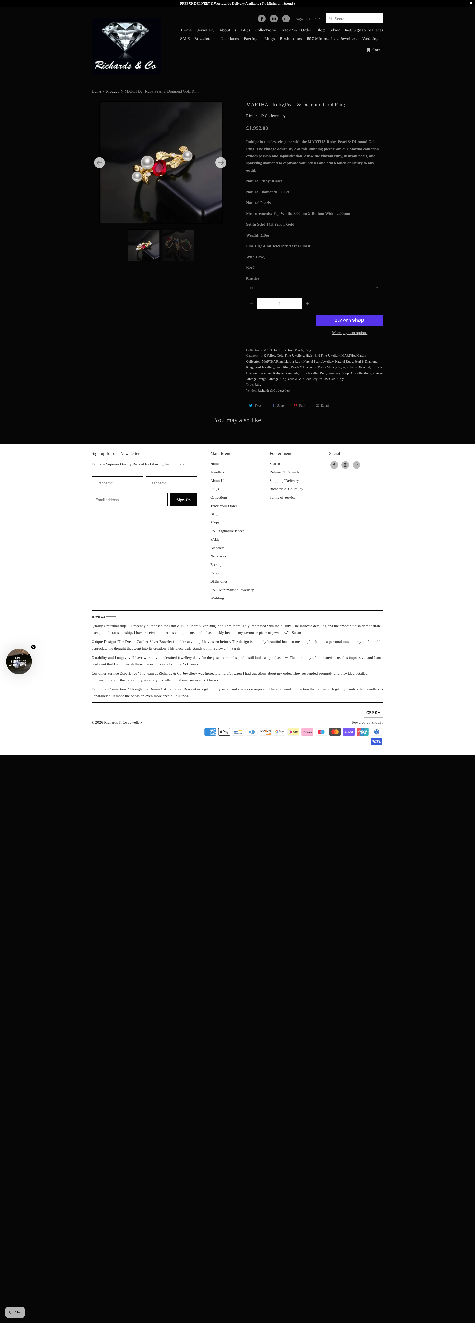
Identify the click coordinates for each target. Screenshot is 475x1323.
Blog (320, 29)
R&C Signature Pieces (364, 29)
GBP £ (313, 18)
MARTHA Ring (272, 361)
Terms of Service (283, 497)
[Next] (220, 162)
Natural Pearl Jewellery (318, 361)
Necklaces (230, 38)
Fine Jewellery (294, 355)
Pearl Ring (283, 367)
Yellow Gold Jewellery (302, 379)
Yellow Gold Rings (331, 379)
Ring (258, 384)
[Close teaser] (33, 647)
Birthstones (291, 38)
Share (281, 405)
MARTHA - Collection (278, 350)
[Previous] (99, 162)
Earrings (252, 38)
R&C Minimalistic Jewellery (332, 38)
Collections (265, 29)
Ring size (252, 278)
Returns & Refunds (284, 472)
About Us (227, 29)
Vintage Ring (277, 379)
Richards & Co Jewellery (265, 116)
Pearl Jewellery (264, 367)
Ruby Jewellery (330, 373)
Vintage (377, 373)
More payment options (349, 333)
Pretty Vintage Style (331, 367)
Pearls (299, 350)
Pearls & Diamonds (304, 367)
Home (186, 29)
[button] (19, 661)
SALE (185, 38)
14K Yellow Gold (272, 355)
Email (325, 405)
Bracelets (203, 38)
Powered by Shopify (367, 722)
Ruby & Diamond (358, 367)
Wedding (370, 38)
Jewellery (205, 29)
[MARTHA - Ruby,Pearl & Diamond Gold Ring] (160, 162)
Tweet (258, 405)
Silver (335, 29)
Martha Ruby (293, 361)
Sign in (301, 18)
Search (275, 464)
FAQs (245, 29)
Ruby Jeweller (309, 373)
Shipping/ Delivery (284, 481)
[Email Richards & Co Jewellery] (286, 18)
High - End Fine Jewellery (323, 355)
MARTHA (348, 355)
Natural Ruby (344, 361)
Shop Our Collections (356, 373)
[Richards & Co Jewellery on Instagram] (274, 18)
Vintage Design (256, 379)
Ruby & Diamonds (285, 373)
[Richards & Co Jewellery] (126, 42)
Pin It (302, 405)
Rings (269, 38)
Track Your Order (296, 29)
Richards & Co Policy (286, 489)
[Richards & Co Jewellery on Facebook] (262, 18)
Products (113, 91)
